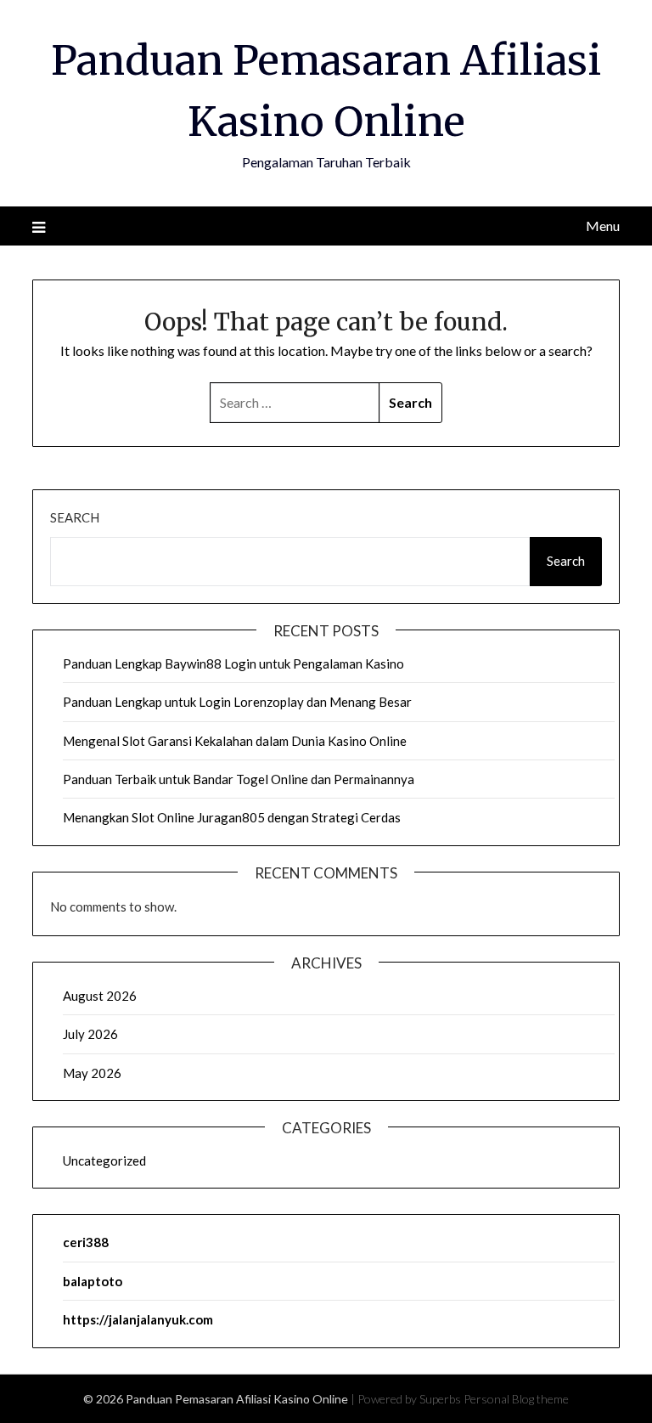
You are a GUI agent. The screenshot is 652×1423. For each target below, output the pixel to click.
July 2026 (90, 1034)
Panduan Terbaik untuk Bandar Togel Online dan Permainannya (238, 779)
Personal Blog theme (516, 1399)
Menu (602, 225)
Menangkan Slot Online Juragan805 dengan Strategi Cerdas (232, 817)
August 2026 (100, 995)
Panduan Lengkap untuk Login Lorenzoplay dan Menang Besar (237, 701)
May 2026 (92, 1073)
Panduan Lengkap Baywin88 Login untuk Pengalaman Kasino (233, 663)
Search (74, 517)
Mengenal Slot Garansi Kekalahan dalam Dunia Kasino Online (235, 740)
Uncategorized (104, 1160)
